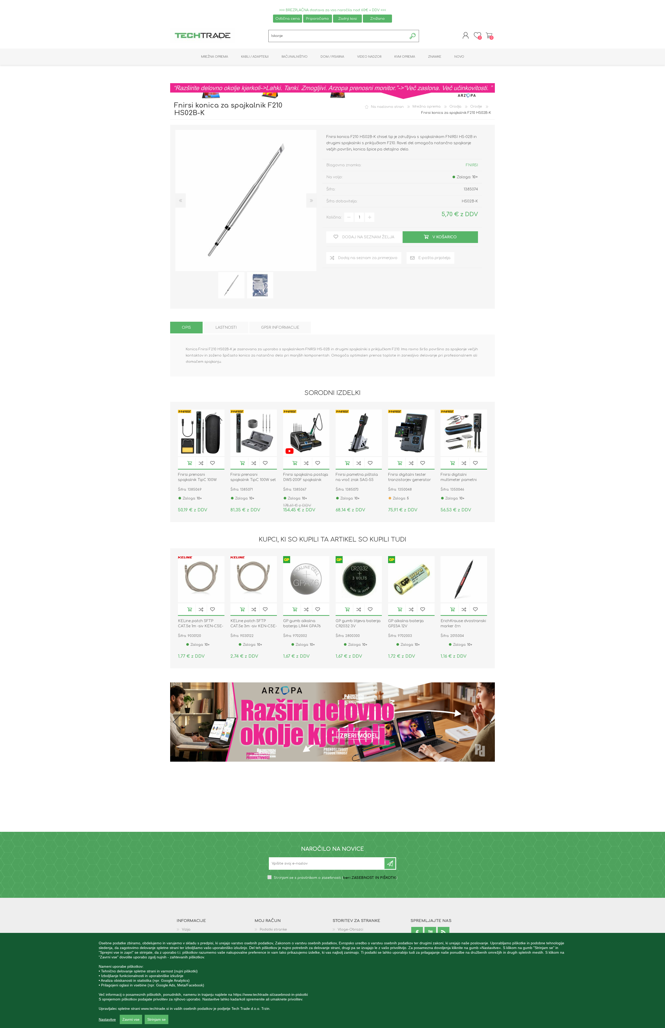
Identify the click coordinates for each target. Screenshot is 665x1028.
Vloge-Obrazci (350, 930)
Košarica (489, 35)
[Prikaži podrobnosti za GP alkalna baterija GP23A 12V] (411, 579)
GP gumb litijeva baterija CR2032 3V (358, 623)
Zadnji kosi (347, 19)
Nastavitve (107, 1019)
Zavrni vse (130, 1019)
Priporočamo (317, 19)
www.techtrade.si (155, 1008)
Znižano (377, 19)
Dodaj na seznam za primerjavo (201, 463)
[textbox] (338, 36)
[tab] (186, 327)
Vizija (186, 930)
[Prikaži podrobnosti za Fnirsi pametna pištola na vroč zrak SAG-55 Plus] (359, 433)
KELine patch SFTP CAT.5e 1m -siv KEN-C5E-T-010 (200, 626)
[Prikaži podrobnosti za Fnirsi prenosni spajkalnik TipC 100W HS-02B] (201, 433)
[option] (231, 285)
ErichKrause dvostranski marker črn (463, 623)
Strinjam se (156, 1019)
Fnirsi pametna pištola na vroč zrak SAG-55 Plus (357, 480)
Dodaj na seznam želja (212, 463)
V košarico (189, 463)
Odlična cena (287, 19)
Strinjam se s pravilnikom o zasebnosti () (335, 878)
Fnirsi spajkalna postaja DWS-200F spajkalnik (305, 477)
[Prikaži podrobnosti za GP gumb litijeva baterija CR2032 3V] (359, 579)
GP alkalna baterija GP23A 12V (406, 623)
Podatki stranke (273, 930)
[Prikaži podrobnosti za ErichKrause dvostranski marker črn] (464, 579)
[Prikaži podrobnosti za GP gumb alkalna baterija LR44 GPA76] (306, 579)
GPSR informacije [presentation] (280, 328)
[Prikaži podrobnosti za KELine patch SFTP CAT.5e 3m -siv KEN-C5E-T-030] (253, 579)
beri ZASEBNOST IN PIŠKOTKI (369, 878)
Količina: (334, 217)
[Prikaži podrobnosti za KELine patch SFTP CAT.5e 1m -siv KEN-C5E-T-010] (201, 579)
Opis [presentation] (186, 328)
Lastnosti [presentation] (226, 328)
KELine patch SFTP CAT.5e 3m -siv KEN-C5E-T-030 (253, 626)
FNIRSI (472, 165)
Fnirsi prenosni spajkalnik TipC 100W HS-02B (197, 480)
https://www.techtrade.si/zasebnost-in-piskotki (270, 994)
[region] (332, 980)
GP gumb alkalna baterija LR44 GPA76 (302, 623)
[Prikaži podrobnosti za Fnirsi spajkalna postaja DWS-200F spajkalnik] (306, 433)
